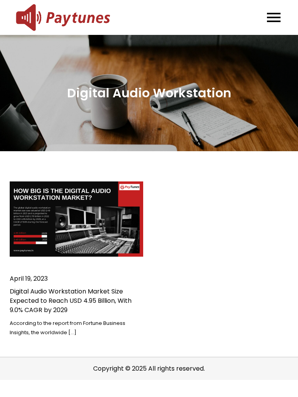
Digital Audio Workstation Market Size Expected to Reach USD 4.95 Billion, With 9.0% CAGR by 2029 (71, 300)
